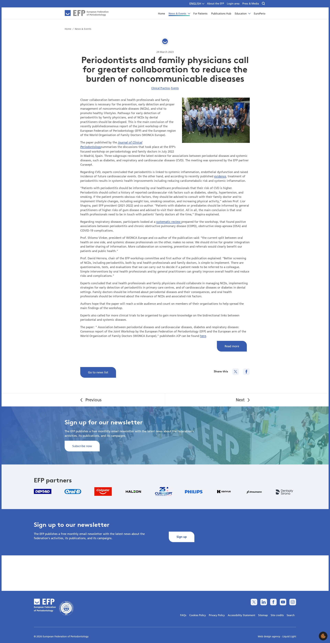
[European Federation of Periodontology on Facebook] (273, 602)
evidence (220, 176)
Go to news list (98, 372)
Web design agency (269, 636)
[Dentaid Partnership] (42, 491)
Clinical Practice (160, 88)
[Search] (263, 3)
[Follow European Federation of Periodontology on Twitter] (254, 602)
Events (175, 88)
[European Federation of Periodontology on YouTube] (283, 602)
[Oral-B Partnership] (73, 491)
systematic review (168, 221)
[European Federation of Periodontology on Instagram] (292, 602)
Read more (232, 346)
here (203, 336)
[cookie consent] (323, 636)
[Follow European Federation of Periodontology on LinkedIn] (263, 602)
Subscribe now (82, 446)
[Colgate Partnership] (103, 491)
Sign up (182, 537)
